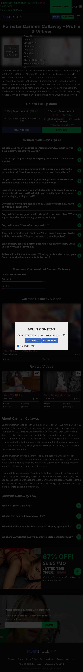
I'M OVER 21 (33, 340)
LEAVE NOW (49, 340)
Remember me (26, 346)
